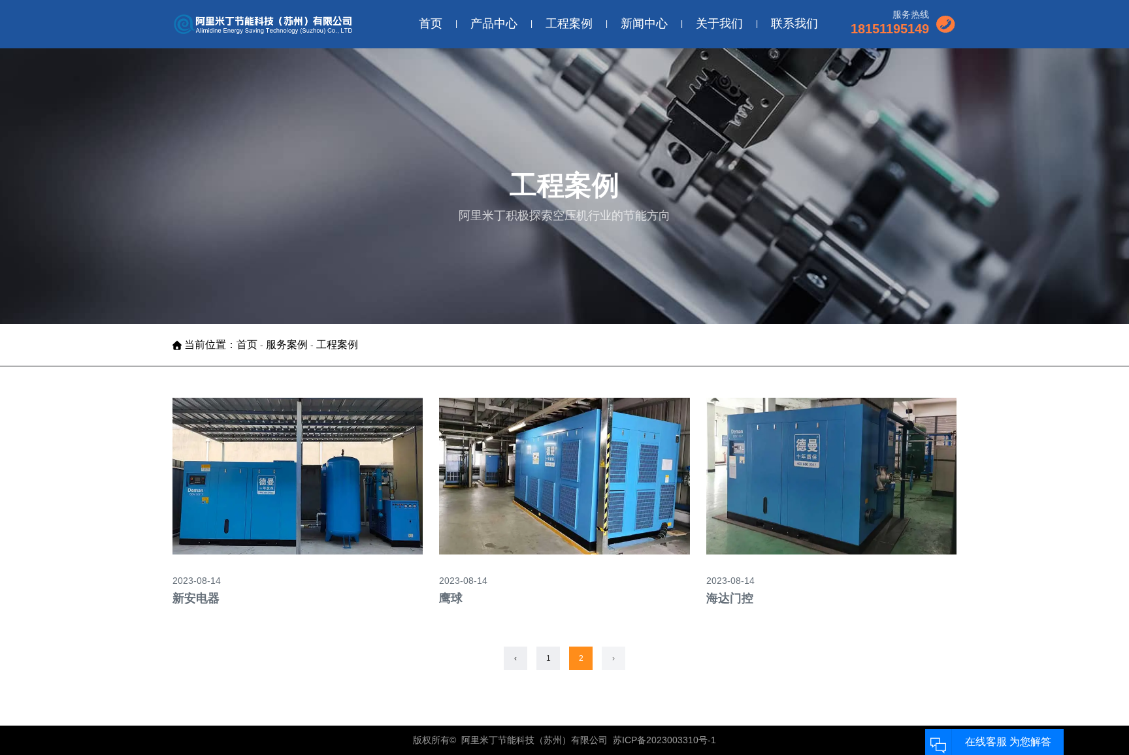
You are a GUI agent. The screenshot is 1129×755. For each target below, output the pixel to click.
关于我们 (719, 23)
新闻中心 (644, 23)
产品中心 (493, 23)
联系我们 (794, 23)
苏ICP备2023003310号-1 (664, 740)
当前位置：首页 (222, 344)
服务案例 (287, 344)
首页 (430, 23)
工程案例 (569, 23)
